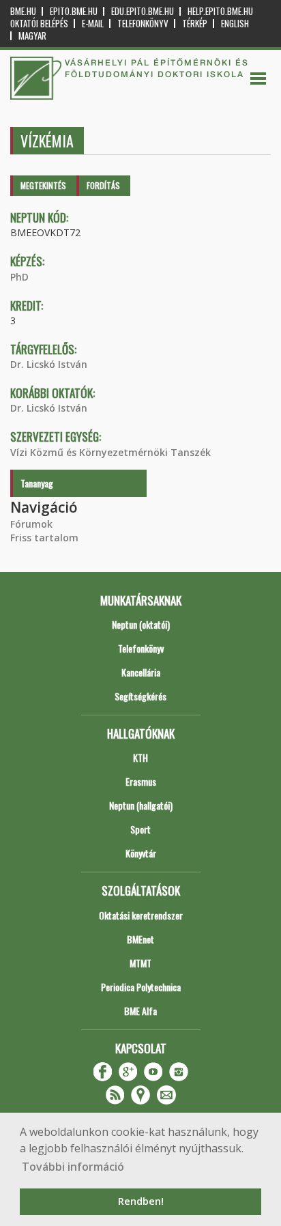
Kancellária (140, 672)
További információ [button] (73, 1166)
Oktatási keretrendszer (141, 915)
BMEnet (140, 939)
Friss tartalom (44, 537)
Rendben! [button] (141, 1201)
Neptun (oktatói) (141, 624)
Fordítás (103, 185)
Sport (140, 829)
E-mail (93, 23)
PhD (19, 276)
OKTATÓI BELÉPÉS (39, 23)
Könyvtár (140, 853)
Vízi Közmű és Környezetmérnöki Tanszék (110, 452)
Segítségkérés (140, 696)
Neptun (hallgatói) (141, 805)
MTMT (140, 963)
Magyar (32, 35)
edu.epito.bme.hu (142, 11)
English (235, 23)
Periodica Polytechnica (141, 987)
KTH (140, 757)
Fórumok (31, 523)
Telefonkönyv (142, 23)
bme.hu (23, 11)
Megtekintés (43, 185)
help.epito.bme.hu (220, 11)
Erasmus (140, 781)
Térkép (194, 23)
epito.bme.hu (74, 11)
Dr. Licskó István (48, 364)
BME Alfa (140, 1010)
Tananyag (36, 483)
